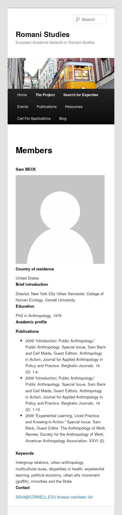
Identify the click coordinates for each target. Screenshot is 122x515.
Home (22, 94)
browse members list (75, 497)
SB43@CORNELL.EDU (36, 497)
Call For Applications (34, 118)
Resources (74, 106)
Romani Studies (43, 34)
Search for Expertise (80, 94)
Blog (63, 118)
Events (22, 106)
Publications (47, 106)
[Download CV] (37, 169)
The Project (45, 94)
